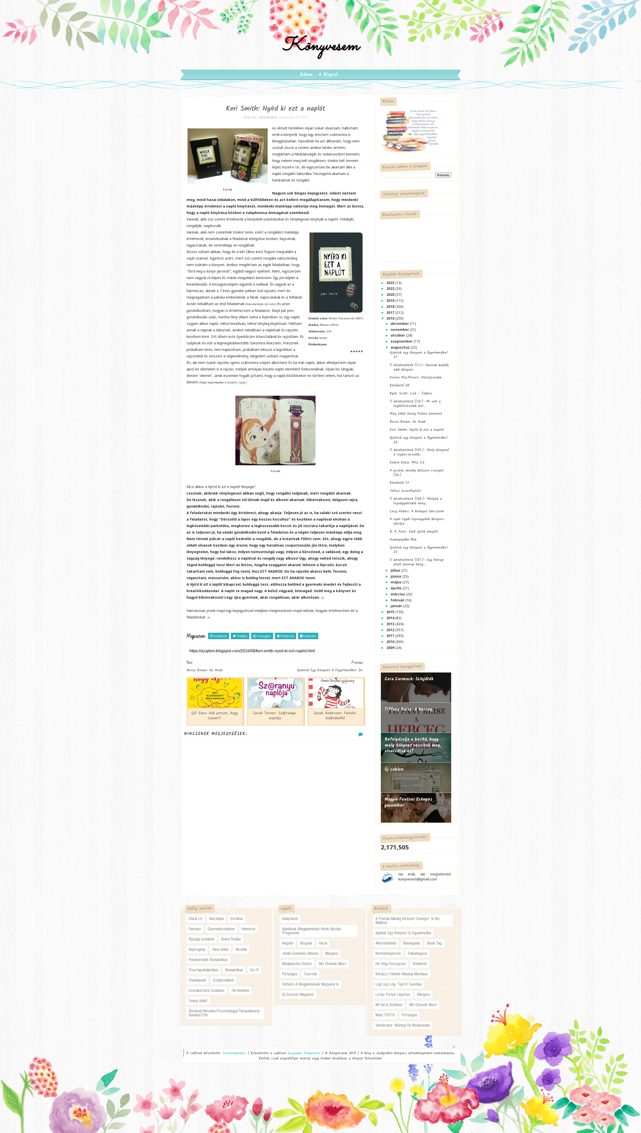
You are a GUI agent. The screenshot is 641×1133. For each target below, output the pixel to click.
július (396, 570)
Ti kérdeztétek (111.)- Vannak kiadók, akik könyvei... (419, 367)
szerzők (310, 974)
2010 (390, 641)
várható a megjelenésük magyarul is (310, 984)
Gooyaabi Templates (303, 1053)
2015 (390, 611)
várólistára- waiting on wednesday (402, 1025)
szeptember (402, 341)
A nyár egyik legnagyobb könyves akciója (417, 521)
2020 (390, 294)
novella (241, 949)
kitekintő (420, 963)
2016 (390, 318)
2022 (390, 288)
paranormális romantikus (208, 959)
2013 (390, 623)
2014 (390, 617)
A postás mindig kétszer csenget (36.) (417, 473)
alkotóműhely (385, 943)
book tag (434, 943)
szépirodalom (223, 980)
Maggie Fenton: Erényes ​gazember (409, 802)
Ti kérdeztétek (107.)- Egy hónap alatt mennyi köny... (417, 562)
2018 (390, 306)
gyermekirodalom (221, 929)
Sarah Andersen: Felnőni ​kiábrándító (335, 715)
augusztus (401, 347)
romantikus (234, 970)
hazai (323, 943)
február (398, 600)
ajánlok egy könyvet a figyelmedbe (403, 933)
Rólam (306, 75)
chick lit (195, 918)
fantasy (195, 929)
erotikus (236, 918)
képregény (197, 949)
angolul (287, 943)
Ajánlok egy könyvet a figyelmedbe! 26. (419, 440)
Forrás (227, 189)
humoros (248, 929)
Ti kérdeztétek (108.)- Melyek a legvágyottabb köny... (416, 501)
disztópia (216, 918)
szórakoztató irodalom (206, 990)
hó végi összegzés (390, 963)
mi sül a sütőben (388, 1004)
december (400, 323)
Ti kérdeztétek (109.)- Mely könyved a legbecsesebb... (419, 452)
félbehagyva (417, 953)
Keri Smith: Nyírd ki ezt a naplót (417, 429)
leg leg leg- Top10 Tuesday (398, 984)
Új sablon (394, 769)
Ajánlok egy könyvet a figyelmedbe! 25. (419, 550)
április (397, 588)
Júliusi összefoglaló (405, 491)
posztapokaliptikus (203, 970)
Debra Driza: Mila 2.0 (407, 462)
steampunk (197, 980)
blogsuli (306, 943)
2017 (390, 312)
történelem (240, 990)
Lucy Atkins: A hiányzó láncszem (417, 511)
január (397, 605)
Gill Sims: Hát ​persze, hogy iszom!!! (214, 715)
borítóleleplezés (388, 953)
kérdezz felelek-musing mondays (401, 974)
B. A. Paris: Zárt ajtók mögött (414, 531)
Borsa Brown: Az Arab (408, 421)
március (398, 594)
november (400, 329)
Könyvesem (320, 46)
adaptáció (290, 918)
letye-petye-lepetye (392, 994)
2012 (390, 629)
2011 (390, 635)
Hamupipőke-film (403, 539)
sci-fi (254, 970)
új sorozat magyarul (297, 994)
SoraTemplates (234, 1053)
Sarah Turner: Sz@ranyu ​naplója (275, 715)
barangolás (411, 943)
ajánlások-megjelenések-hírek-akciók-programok (312, 931)
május (397, 582)
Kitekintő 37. (400, 483)
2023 (390, 282)
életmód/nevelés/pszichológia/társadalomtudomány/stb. (224, 1013)
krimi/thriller (231, 939)
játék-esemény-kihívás (300, 953)
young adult (198, 1000)
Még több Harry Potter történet (416, 413)
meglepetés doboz (297, 963)
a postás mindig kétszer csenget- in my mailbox (407, 920)
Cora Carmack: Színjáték (409, 679)
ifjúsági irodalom (201, 939)
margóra (331, 953)
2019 (390, 300)
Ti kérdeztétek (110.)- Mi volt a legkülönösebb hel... (415, 404)
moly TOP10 (385, 1015)
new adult (220, 949)
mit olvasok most (332, 963)
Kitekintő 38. (400, 385)
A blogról (328, 75)
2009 (390, 647)
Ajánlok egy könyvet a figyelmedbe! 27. (419, 355)
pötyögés (289, 974)
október (398, 335)
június (396, 576)
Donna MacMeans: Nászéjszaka (415, 377)
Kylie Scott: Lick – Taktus (411, 393)
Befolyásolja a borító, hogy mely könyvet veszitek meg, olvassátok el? (413, 745)
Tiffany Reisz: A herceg (408, 709)
